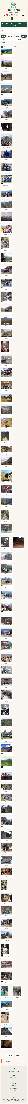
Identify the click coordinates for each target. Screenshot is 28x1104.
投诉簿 (14, 1091)
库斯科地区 (4, 42)
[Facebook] (12, 1080)
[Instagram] (14, 1080)
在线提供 (13, 1071)
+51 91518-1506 (14, 1088)
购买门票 (18, 1071)
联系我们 (14, 1085)
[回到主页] (2, 23)
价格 (9, 1071)
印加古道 (10, 36)
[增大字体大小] (22, 15)
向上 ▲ (10, 1055)
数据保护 (12, 1100)
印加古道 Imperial (18, 39)
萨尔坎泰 (17, 36)
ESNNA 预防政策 (18, 1100)
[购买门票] (15, 18)
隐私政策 (8, 1100)
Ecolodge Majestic (6, 39)
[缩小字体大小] (24, 15)
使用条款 (22, 1099)
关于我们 (16, 1077)
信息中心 (11, 1077)
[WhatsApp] (15, 1080)
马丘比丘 (24, 36)
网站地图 (18, 1099)
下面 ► (17, 1055)
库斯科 (3, 36)
